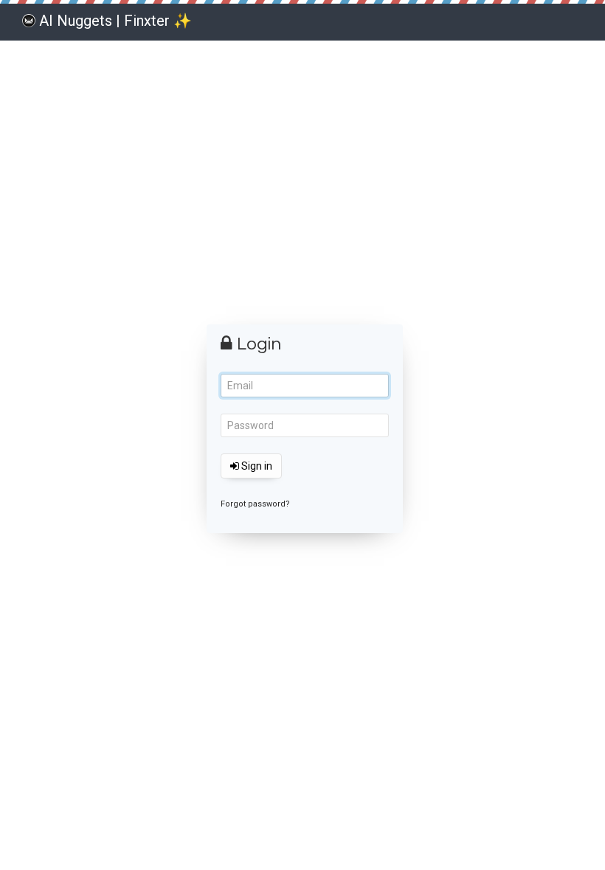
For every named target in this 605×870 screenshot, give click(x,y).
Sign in (255, 466)
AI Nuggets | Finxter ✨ (115, 20)
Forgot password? (255, 504)
